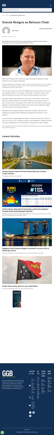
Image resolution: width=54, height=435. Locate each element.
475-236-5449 (33, 397)
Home (3, 15)
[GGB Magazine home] (4, 5)
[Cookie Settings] (2, 432)
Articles (7, 15)
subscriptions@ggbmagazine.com (33, 405)
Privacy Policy (27, 429)
